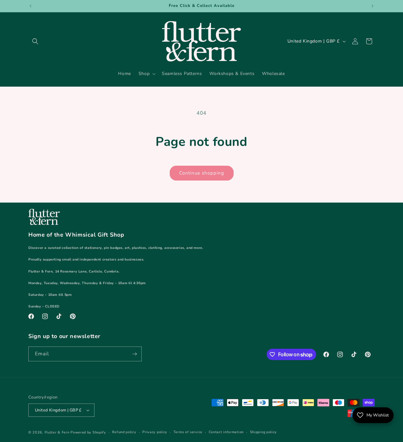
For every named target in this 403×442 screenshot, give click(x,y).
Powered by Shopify (88, 432)
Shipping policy (263, 432)
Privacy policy (154, 432)
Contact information (226, 432)
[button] (35, 41)
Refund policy (124, 432)
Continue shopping (201, 173)
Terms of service (187, 432)
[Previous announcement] (30, 6)
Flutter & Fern (57, 432)
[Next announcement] (372, 6)
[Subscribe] (134, 354)
